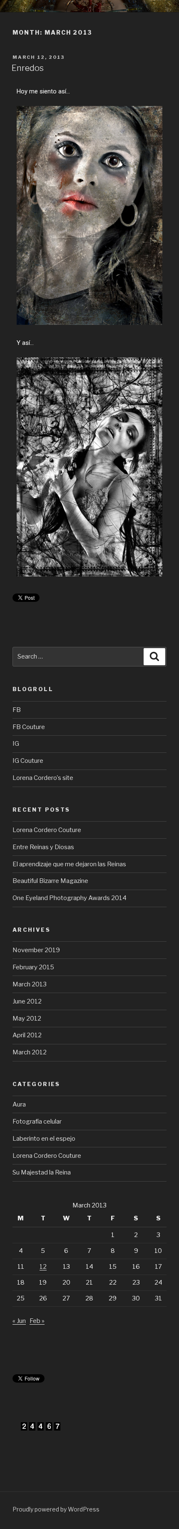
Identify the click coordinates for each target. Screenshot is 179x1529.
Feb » (37, 1321)
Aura (19, 1104)
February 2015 (33, 967)
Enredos (28, 68)
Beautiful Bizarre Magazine (50, 881)
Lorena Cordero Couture (46, 830)
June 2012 (27, 1001)
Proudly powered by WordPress (55, 1509)
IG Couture (27, 760)
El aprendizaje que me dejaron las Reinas (69, 864)
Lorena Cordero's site (42, 778)
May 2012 (26, 1018)
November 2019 (36, 950)
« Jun (19, 1321)
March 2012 (29, 1052)
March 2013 (29, 984)
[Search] (154, 657)
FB (16, 710)
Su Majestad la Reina (41, 1172)
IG (15, 743)
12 (43, 1266)
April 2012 (27, 1035)
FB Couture (28, 727)
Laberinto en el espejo (43, 1138)
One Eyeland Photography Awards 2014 (69, 898)
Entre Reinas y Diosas (43, 847)
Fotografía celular (37, 1121)
